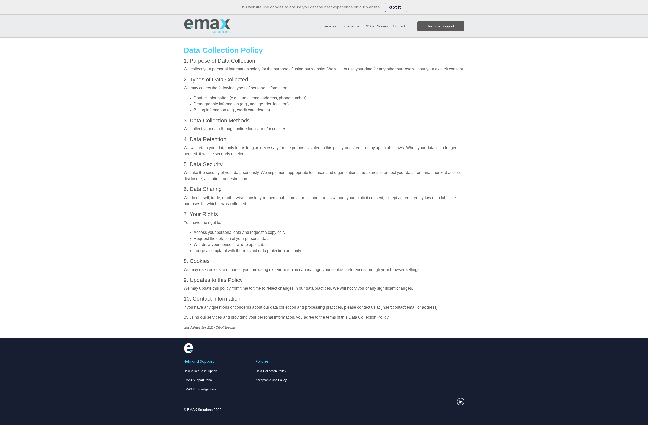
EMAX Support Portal (198, 380)
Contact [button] (399, 26)
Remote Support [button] (441, 26)
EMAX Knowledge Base (200, 389)
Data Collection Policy (271, 371)
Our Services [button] (326, 26)
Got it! (396, 7)
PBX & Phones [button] (376, 26)
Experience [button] (350, 26)
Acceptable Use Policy (271, 380)
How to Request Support (200, 371)
